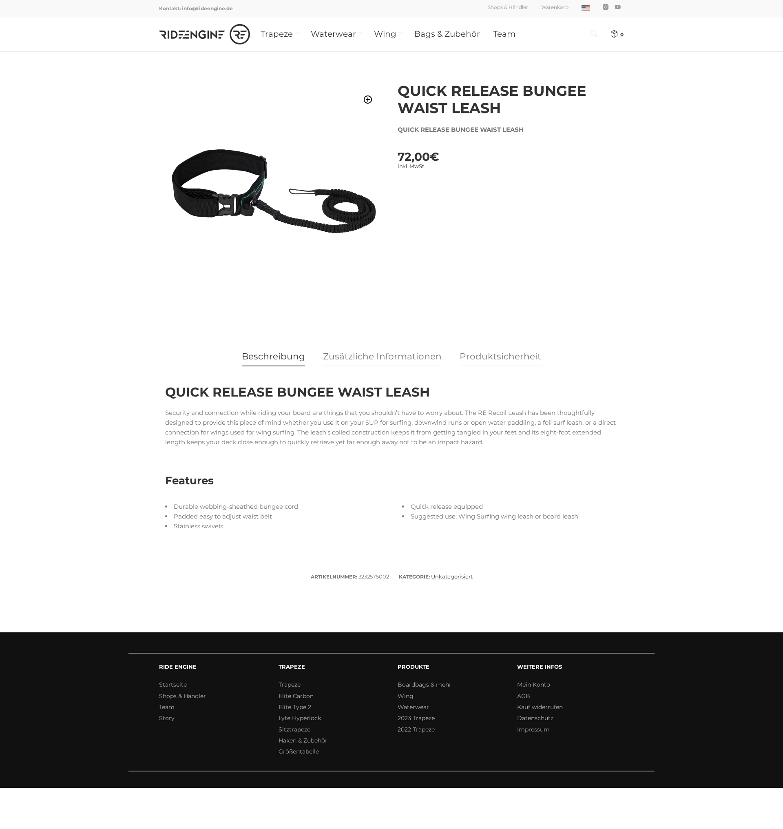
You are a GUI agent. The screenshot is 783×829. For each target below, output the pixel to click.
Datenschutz (535, 718)
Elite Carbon (296, 696)
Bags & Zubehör (447, 34)
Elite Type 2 (295, 707)
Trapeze (277, 34)
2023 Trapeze (416, 718)
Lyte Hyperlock (300, 718)
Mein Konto (533, 684)
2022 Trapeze (416, 729)
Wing (385, 34)
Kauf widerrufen (540, 707)
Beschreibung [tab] (273, 356)
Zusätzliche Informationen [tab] (382, 356)
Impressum (533, 729)
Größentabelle (299, 751)
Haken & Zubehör (303, 740)
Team (504, 34)
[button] (368, 100)
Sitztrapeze (294, 729)
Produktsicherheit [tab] (500, 356)
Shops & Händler (508, 7)
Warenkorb (554, 7)
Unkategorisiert (452, 576)
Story (167, 718)
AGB (523, 696)
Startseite (173, 684)
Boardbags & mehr (424, 684)
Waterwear (333, 34)
